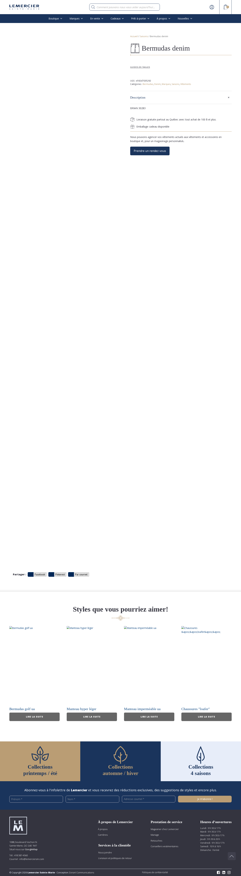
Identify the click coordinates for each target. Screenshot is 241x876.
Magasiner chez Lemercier (165, 829)
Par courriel (81, 574)
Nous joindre (105, 852)
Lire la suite (34, 716)
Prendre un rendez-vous (150, 151)
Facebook (40, 574)
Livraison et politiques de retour (115, 858)
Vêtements (185, 84)
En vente (95, 18)
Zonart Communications (81, 872)
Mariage (155, 834)
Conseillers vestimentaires (164, 846)
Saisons (144, 36)
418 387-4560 (21, 855)
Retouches (156, 840)
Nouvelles (183, 18)
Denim (157, 84)
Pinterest (60, 574)
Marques (75, 18)
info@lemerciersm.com (31, 859)
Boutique (54, 18)
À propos (102, 829)
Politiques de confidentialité (155, 872)
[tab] (181, 97)
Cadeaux (115, 18)
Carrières (103, 834)
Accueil (134, 36)
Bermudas (148, 84)
